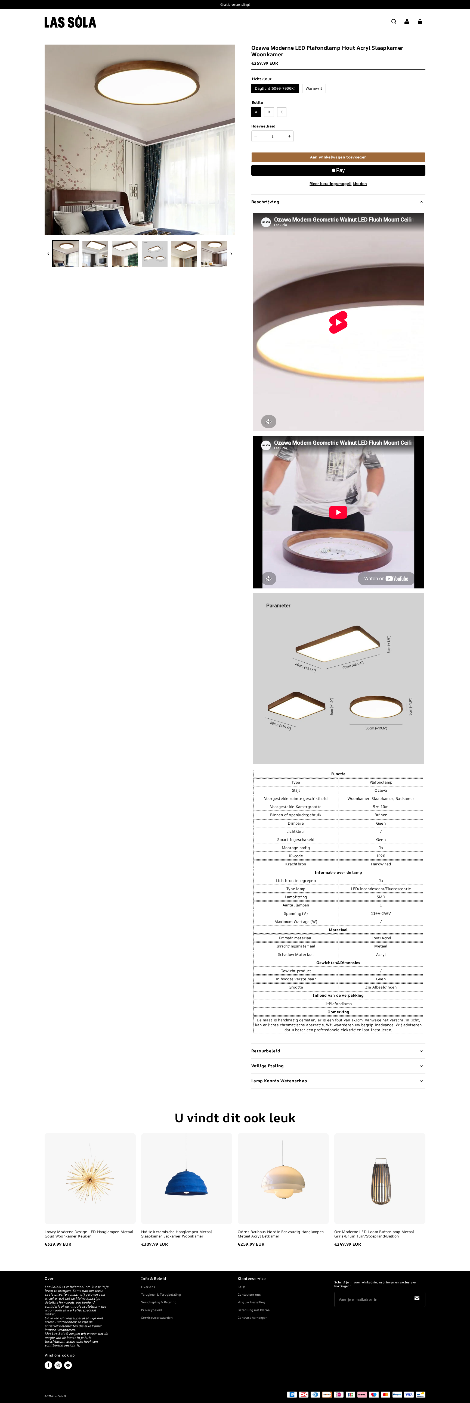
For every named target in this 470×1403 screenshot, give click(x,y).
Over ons (148, 1287)
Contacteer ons (249, 1294)
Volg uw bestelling (251, 1302)
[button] (393, 21)
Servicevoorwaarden (157, 1317)
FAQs (241, 1287)
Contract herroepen (253, 1317)
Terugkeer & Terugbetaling (161, 1294)
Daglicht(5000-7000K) (275, 88)
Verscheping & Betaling (158, 1302)
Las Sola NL (60, 1396)
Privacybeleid (151, 1310)
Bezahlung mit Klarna (254, 1310)
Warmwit (314, 88)
